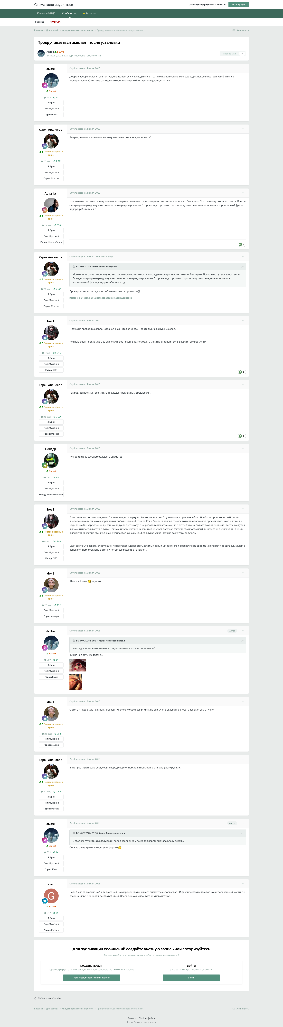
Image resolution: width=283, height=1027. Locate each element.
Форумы (39, 22)
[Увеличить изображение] (89, 581)
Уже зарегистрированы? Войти (206, 4)
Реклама (90, 13)
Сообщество (69, 13)
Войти (191, 977)
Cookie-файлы (147, 1018)
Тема (131, 1018)
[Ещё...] (243, 68)
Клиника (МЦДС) (46, 13)
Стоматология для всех (54, 4)
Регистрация (238, 4)
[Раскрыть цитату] (74, 266)
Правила (55, 22)
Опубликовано (84, 68)
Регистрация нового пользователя (92, 977)
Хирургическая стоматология (83, 55)
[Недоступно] (77, 665)
